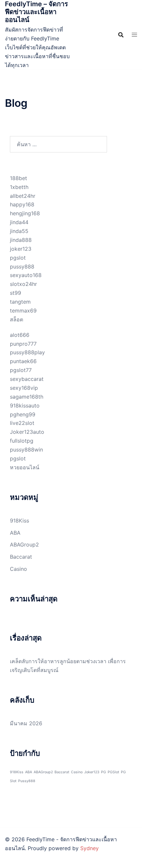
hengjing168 (25, 213)
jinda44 (19, 222)
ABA (15, 532)
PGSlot (113, 772)
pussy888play (27, 352)
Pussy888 (26, 781)
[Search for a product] (121, 34)
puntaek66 (23, 361)
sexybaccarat (27, 379)
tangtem (20, 301)
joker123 (20, 248)
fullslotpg (21, 440)
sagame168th (26, 396)
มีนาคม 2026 (26, 723)
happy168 (22, 204)
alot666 (19, 335)
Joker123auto (27, 432)
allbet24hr (22, 196)
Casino (18, 569)
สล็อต (16, 319)
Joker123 (91, 772)
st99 (15, 293)
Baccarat (21, 556)
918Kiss (19, 520)
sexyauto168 (26, 275)
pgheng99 (22, 414)
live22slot (22, 423)
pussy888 (22, 266)
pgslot (18, 257)
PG (103, 772)
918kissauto (25, 405)
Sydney (89, 848)
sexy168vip (24, 387)
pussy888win (26, 449)
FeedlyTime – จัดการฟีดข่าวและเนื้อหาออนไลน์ (36, 12)
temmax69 (23, 310)
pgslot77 (21, 370)
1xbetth (19, 187)
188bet (18, 178)
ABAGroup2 (24, 544)
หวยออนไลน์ (24, 467)
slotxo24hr (23, 284)
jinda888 (21, 240)
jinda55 (19, 231)
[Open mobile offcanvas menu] (134, 34)
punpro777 (23, 343)
